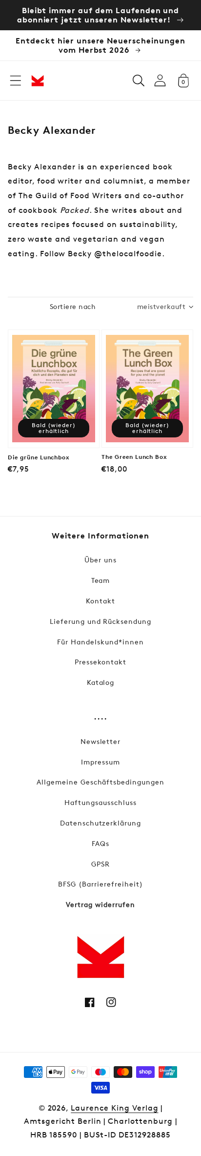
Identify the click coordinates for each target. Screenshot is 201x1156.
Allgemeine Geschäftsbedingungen (100, 782)
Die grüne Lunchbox (39, 457)
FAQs (100, 843)
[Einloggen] (160, 80)
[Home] (37, 80)
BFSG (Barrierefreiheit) (100, 884)
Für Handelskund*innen (100, 642)
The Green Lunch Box (134, 457)
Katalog (101, 682)
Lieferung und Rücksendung (100, 621)
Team (100, 580)
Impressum (100, 762)
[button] (15, 80)
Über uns (100, 560)
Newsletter (100, 741)
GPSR (100, 864)
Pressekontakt (100, 662)
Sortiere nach (73, 306)
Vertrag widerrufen (100, 904)
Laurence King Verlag (114, 1108)
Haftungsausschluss (100, 802)
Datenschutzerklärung (100, 823)
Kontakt (100, 601)
